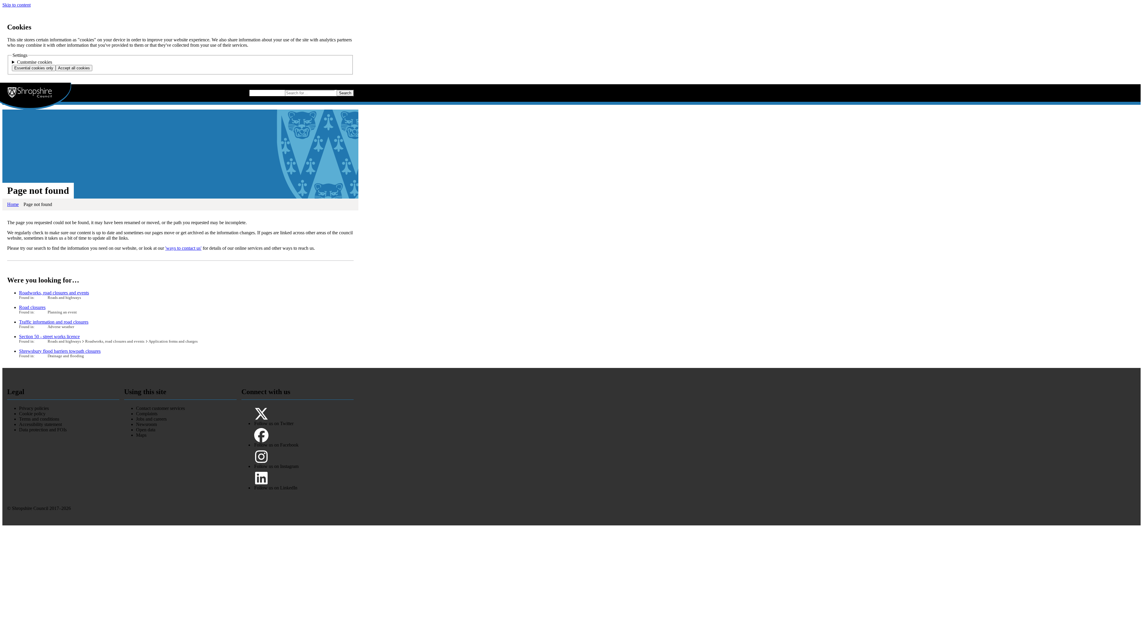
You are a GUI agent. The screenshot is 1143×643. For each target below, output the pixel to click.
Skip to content (16, 4)
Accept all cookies (74, 68)
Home (13, 204)
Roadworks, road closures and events (54, 292)
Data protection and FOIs (43, 429)
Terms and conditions (39, 419)
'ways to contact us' (183, 248)
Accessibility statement (40, 424)
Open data (145, 429)
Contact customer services (160, 408)
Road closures (32, 307)
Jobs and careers (151, 419)
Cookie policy (32, 413)
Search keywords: (266, 92)
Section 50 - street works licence (49, 336)
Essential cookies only (33, 68)
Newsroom (146, 424)
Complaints (146, 413)
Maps (141, 435)
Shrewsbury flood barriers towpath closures (60, 351)
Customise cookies (34, 62)
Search (345, 93)
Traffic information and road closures (53, 321)
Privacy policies (34, 408)
